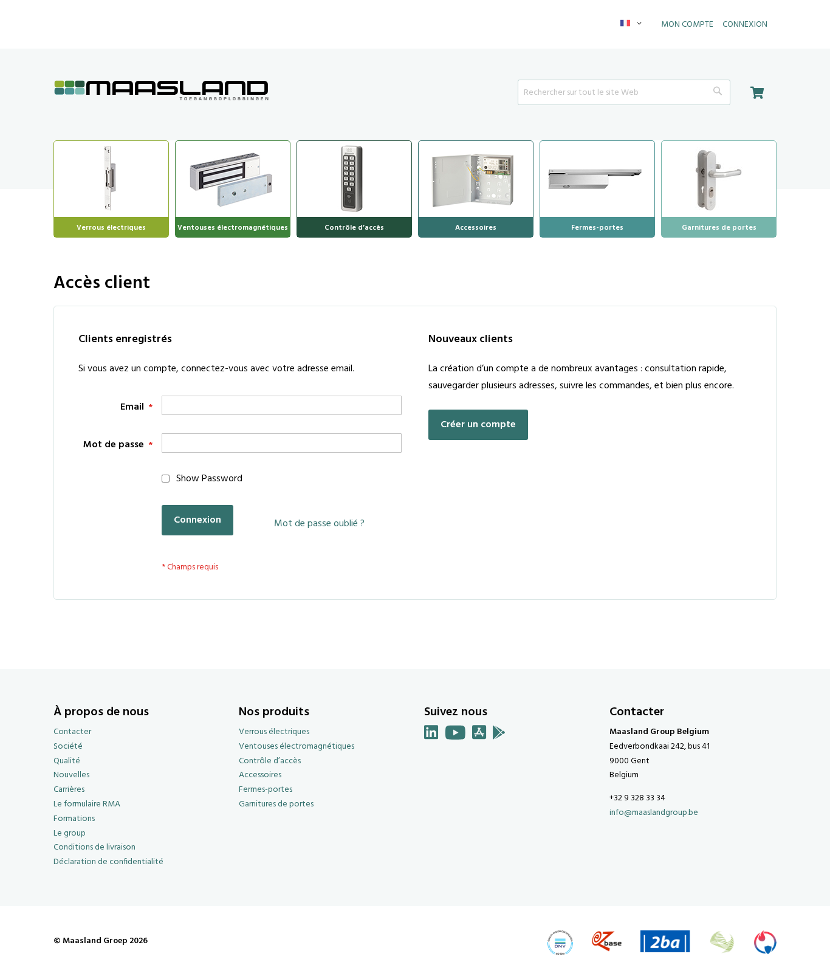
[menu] (415, 189)
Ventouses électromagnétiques (296, 747)
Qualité (66, 761)
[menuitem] (111, 177)
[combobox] (624, 92)
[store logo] (161, 91)
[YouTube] (455, 735)
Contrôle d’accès (270, 761)
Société (68, 747)
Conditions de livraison (94, 847)
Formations (74, 819)
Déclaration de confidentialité (108, 862)
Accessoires (260, 775)
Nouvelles (71, 775)
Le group (69, 833)
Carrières (68, 790)
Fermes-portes (265, 790)
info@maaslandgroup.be (653, 813)
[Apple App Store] (479, 735)
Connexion (744, 25)
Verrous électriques (274, 732)
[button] (633, 24)
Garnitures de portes (276, 804)
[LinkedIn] (431, 735)
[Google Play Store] (499, 735)
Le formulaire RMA (86, 804)
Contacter (72, 732)
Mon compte (687, 25)
